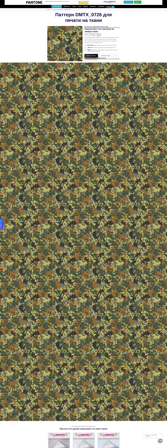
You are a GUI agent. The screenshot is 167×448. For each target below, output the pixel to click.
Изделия (85, 6)
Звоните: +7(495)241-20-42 (110, 1)
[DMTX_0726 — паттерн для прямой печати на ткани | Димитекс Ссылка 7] (83, 443)
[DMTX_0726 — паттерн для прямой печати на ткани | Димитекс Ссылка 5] (115, 56)
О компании (101, 6)
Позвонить (129, 2)
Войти (138, 2)
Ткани (79, 6)
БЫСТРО (36, 2)
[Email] (156, 402)
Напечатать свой (105, 55)
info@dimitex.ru (109, 2)
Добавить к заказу (91, 55)
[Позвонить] (150, 402)
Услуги (74, 6)
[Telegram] (145, 402)
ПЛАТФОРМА (56, 6)
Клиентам (93, 6)
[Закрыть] (161, 402)
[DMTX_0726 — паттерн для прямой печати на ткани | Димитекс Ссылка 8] (108, 443)
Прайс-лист (67, 6)
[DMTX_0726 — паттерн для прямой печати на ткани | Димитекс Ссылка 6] (58, 443)
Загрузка (110, 6)
